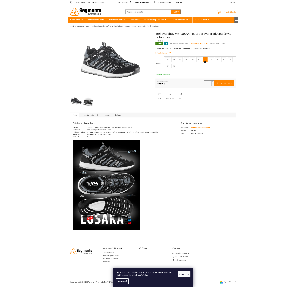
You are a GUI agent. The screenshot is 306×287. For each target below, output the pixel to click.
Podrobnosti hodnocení (199, 43)
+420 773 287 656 (182, 256)
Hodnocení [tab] (106, 115)
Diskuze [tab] (118, 115)
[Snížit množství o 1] (212, 84)
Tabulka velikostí (124, 2)
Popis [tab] (75, 115)
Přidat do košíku (226, 83)
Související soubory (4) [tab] (90, 115)
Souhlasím (184, 274)
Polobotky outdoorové (200, 127)
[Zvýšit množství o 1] (212, 82)
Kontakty (180, 2)
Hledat (176, 12)
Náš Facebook (181, 260)
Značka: (217, 43)
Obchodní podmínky (164, 2)
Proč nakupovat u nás (143, 2)
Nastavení (122, 281)
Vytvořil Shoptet (230, 282)
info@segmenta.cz (182, 253)
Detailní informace (161, 53)
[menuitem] (76, 20)
